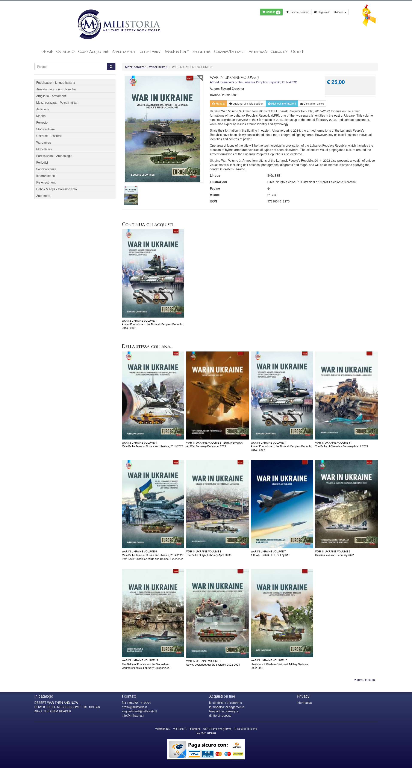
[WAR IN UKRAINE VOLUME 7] (282, 504)
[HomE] (118, 24)
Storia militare (45, 129)
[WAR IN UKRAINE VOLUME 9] (217, 613)
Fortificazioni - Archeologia (54, 156)
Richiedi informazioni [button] (283, 103)
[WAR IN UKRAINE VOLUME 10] (282, 613)
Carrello (272, 12)
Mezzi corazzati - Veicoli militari (146, 67)
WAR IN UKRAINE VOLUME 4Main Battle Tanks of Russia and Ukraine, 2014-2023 (152, 444)
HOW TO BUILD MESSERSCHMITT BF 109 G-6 (67, 707)
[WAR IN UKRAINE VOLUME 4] (153, 395)
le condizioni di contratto (225, 702)
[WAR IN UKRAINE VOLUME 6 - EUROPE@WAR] (217, 395)
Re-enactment (46, 182)
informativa (304, 702)
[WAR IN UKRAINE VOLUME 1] (153, 273)
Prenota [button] (220, 103)
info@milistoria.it (133, 715)
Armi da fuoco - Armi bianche (56, 89)
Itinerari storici (45, 175)
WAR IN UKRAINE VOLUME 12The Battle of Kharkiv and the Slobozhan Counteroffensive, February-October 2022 (146, 663)
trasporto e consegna (223, 711)
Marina (41, 116)
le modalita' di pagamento (226, 707)
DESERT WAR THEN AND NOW (56, 702)
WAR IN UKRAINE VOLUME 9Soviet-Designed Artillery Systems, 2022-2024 (213, 662)
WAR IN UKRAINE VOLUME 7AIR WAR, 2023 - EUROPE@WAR (270, 553)
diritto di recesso (220, 715)
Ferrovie (42, 122)
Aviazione (42, 109)
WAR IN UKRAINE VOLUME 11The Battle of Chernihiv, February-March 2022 (341, 444)
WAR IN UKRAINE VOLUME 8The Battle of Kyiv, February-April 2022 (208, 553)
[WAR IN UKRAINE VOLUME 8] (217, 504)
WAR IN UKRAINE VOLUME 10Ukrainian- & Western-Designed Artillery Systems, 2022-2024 (280, 663)
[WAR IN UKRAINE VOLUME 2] (346, 504)
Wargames (43, 142)
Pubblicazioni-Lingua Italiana (55, 82)
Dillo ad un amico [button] (313, 103)
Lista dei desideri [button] (299, 12)
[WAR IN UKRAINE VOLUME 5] (153, 504)
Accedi (340, 12)
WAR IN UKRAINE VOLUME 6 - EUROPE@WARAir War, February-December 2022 (214, 444)
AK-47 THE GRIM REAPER (52, 711)
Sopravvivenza (46, 169)
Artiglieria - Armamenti (51, 96)
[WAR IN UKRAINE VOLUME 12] (153, 613)
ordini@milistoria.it (134, 707)
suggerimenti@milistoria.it (139, 711)
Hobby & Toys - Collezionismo (56, 189)
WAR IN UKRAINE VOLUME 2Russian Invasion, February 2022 (334, 553)
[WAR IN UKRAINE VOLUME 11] (346, 395)
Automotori (43, 195)
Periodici (42, 162)
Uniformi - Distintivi (49, 136)
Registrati (323, 12)
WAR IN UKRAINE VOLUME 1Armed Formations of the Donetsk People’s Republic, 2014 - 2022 (152, 324)
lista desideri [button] (248, 103)
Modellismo (44, 149)
